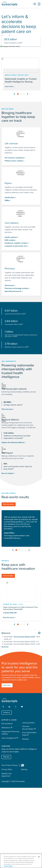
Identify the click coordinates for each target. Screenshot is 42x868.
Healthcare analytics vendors (16, 243)
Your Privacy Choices (10, 765)
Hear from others (8, 504)
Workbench (6, 727)
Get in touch (7, 685)
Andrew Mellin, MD (11, 613)
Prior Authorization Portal (29, 734)
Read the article (8, 617)
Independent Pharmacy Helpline (10, 732)
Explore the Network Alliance (13, 442)
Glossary (25, 739)
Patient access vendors (14, 160)
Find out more (7, 409)
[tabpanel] (21, 74)
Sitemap (24, 769)
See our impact (7, 473)
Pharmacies (9, 285)
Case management (9, 738)
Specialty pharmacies (13, 291)
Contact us (6, 712)
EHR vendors (10, 240)
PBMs (7, 200)
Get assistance (7, 723)
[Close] (39, 857)
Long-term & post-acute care (16, 246)
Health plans (10, 197)
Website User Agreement (7, 774)
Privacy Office (7, 769)
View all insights (8, 576)
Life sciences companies (14, 157)
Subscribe (6, 757)
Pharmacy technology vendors (16, 288)
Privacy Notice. (8, 866)
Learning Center (28, 722)
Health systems (11, 237)
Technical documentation (28, 727)
